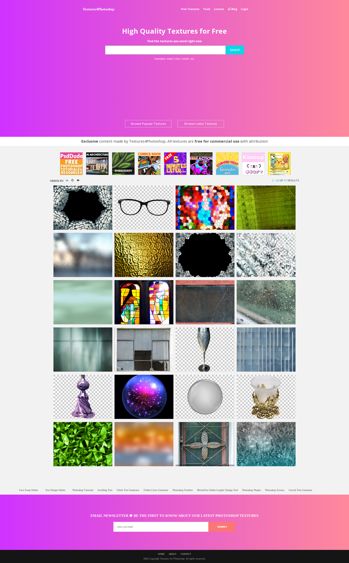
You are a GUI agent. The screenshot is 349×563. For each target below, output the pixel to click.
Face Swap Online (28, 490)
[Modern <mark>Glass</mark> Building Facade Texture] (266, 370)
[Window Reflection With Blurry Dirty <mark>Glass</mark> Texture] (82, 370)
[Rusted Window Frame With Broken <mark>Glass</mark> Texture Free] (205, 323)
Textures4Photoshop (98, 9)
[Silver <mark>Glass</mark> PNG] (205, 370)
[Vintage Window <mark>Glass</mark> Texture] (266, 229)
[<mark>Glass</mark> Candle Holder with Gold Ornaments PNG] (266, 418)
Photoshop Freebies (183, 490)
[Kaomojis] (253, 163)
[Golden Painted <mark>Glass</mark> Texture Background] (144, 276)
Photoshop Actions (274, 490)
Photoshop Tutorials (83, 490)
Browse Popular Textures (148, 124)
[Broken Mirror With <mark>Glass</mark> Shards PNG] (266, 276)
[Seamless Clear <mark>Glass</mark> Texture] (82, 323)
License (219, 9)
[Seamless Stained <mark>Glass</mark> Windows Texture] (144, 323)
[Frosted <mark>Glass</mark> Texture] (82, 276)
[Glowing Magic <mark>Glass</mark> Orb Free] (144, 418)
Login (244, 9)
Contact (186, 554)
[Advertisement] (174, 90)
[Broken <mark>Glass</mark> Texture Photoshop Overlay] (205, 276)
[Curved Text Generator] (227, 163)
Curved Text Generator (300, 490)
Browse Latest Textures (200, 124)
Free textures (190, 9)
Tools (206, 9)
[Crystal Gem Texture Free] (82, 465)
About (172, 554)
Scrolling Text (105, 490)
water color (173, 58)
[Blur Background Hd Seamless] (144, 465)
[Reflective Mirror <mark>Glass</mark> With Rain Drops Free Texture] (266, 323)
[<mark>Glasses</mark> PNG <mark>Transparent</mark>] (144, 229)
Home (161, 554)
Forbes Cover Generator (156, 490)
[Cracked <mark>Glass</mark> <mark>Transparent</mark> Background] (82, 229)
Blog (234, 9)
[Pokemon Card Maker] (279, 163)
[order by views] (78, 180)
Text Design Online (55, 490)
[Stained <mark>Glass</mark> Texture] (205, 229)
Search (235, 50)
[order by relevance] (67, 180)
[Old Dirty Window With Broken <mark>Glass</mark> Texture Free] (144, 370)
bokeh (185, 58)
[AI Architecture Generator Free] (97, 163)
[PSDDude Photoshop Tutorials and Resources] (71, 163)
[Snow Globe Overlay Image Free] (205, 418)
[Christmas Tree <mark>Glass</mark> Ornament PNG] (82, 418)
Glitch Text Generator (128, 490)
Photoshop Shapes (251, 490)
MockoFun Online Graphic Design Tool (217, 490)
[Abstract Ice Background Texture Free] (266, 465)
